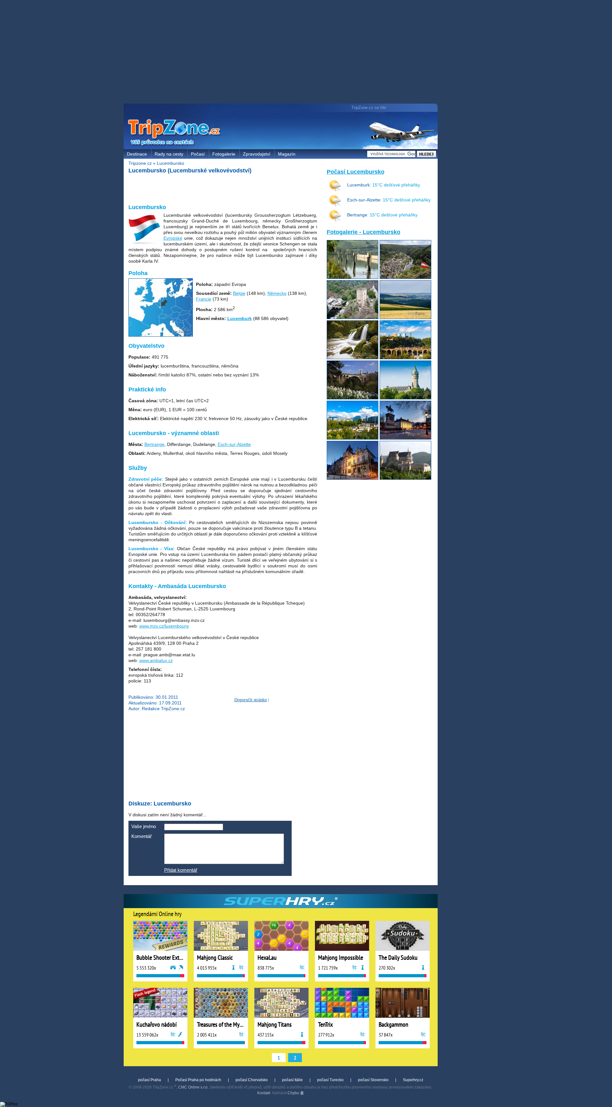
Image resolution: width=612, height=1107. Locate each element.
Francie (203, 299)
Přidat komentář (180, 870)
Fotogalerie (223, 154)
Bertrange (154, 444)
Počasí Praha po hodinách (198, 1080)
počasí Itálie (292, 1080)
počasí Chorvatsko (252, 1080)
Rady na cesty (169, 154)
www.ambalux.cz (156, 660)
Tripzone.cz (140, 163)
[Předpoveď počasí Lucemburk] (334, 190)
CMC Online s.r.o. (193, 1087)
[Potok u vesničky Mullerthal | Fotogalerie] (352, 357)
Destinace (137, 154)
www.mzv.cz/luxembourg (164, 626)
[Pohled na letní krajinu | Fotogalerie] (405, 317)
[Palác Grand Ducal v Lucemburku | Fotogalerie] (352, 478)
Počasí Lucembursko (355, 172)
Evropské (173, 238)
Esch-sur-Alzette (234, 444)
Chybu (294, 1093)
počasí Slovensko (373, 1080)
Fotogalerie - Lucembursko (363, 232)
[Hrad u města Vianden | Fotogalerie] (405, 478)
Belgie (239, 293)
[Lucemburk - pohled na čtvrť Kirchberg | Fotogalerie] (405, 357)
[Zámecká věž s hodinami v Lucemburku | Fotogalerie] (405, 398)
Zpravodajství (256, 154)
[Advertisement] (282, 52)
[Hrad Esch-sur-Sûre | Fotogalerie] (352, 317)
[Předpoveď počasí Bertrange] (334, 220)
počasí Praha (149, 1080)
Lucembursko (170, 163)
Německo (277, 293)
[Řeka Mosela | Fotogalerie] (352, 277)
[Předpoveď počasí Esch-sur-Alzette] (334, 205)
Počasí (198, 154)
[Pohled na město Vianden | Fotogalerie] (405, 277)
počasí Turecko (330, 1080)
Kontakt (263, 1093)
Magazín (286, 154)
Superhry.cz (413, 1080)
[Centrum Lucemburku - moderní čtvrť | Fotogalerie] (352, 438)
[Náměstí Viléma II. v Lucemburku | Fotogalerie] (405, 438)
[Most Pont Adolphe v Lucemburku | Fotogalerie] (352, 398)
